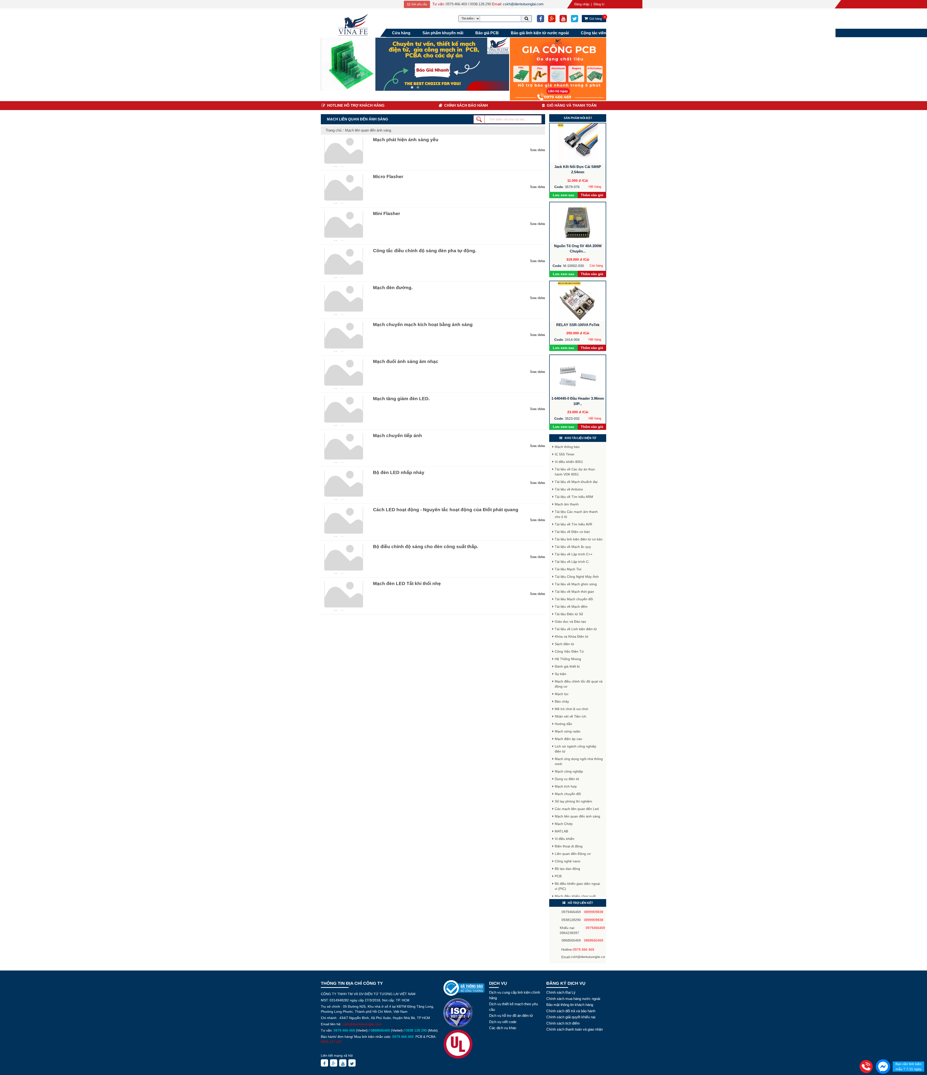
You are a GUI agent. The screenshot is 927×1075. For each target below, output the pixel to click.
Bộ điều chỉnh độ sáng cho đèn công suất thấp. (425, 546)
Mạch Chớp (564, 824)
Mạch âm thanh (567, 504)
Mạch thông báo (567, 447)
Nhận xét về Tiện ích (570, 716)
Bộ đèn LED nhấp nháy (398, 472)
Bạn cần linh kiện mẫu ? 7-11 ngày (908, 1066)
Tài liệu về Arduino (569, 489)
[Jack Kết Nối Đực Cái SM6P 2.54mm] (578, 143)
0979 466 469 (583, 949)
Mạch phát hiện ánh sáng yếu (405, 139)
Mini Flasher (386, 213)
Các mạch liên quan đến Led (577, 809)
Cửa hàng (401, 33)
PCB (558, 876)
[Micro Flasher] (343, 189)
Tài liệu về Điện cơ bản (572, 532)
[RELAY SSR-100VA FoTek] (578, 301)
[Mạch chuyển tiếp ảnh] (343, 448)
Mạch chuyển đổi (568, 794)
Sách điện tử (564, 644)
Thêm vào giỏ (592, 195)
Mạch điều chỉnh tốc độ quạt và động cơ (579, 683)
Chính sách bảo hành (466, 105)
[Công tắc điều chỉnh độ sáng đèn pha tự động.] (343, 263)
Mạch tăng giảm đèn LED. (401, 398)
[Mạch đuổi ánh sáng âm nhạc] (343, 374)
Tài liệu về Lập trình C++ (573, 554)
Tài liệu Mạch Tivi (568, 569)
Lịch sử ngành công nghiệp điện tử (575, 748)
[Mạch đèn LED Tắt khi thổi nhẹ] (343, 596)
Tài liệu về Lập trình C (572, 562)
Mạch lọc (562, 694)
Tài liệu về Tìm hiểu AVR (573, 524)
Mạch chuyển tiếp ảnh (397, 435)
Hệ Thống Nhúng (568, 659)
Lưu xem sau (563, 195)
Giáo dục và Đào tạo (570, 621)
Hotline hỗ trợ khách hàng (356, 105)
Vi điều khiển (564, 839)
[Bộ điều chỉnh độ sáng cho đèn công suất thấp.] (343, 559)
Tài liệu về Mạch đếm (571, 606)
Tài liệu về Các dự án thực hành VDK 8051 (575, 471)
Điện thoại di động (569, 846)
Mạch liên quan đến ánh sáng (368, 130)
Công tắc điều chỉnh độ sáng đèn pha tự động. (424, 250)
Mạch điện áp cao (568, 739)
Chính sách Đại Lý (561, 992)
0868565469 (380, 1030)
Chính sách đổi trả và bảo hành (570, 1011)
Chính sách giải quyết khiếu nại (570, 1017)
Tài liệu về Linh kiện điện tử (576, 629)
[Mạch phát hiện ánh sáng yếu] (343, 152)
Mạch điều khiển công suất (575, 896)
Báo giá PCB (487, 33)
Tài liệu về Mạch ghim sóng (576, 584)
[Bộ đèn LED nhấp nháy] (343, 485)
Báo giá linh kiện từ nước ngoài (540, 33)
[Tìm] (526, 18)
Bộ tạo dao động (567, 869)
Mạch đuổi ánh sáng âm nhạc (405, 361)
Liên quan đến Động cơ (573, 854)
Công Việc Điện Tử (569, 651)
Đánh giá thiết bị (567, 666)
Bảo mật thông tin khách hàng (569, 1005)
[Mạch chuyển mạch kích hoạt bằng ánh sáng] (343, 337)
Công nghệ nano (567, 861)
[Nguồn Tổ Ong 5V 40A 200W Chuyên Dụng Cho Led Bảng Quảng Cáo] (578, 222)
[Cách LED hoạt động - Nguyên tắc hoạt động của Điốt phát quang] (343, 522)
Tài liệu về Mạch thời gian (574, 591)
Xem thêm (537, 150)
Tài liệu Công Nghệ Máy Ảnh (577, 577)
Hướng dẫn (563, 724)
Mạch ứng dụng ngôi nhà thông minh (579, 761)
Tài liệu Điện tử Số (569, 614)
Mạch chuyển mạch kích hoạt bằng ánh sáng (423, 324)
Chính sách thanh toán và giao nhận (574, 1029)
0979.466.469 (456, 4)
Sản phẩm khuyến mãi (442, 33)
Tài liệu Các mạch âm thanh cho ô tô (576, 514)
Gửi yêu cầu (419, 4)
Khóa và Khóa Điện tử (571, 636)
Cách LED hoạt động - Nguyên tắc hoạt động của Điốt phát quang (445, 509)
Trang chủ (333, 130)
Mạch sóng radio (567, 731)
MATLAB (561, 831)
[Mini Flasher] (343, 226)
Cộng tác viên (593, 33)
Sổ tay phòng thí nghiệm (573, 801)
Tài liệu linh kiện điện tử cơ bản (579, 539)
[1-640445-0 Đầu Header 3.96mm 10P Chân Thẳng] (578, 375)
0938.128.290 (480, 4)
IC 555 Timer (565, 454)
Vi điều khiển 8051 (569, 462)
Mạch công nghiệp (569, 771)
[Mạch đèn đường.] (343, 300)
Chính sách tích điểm (563, 1023)
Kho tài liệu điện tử (580, 438)
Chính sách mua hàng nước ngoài (573, 999)
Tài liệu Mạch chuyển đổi (574, 599)
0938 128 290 (416, 1030)
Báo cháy (562, 701)
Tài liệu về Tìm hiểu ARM (574, 497)
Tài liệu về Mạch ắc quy (573, 547)
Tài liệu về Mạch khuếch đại (576, 482)
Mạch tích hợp (566, 786)
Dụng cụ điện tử (567, 779)
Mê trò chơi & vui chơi (571, 709)
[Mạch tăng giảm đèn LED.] (343, 411)
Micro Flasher (388, 176)
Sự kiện (560, 674)
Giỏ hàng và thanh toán (572, 105)
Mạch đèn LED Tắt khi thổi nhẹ (407, 583)
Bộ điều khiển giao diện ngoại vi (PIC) (577, 886)
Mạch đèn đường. (393, 287)
